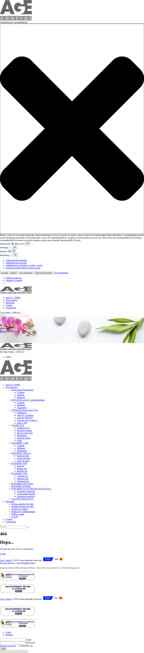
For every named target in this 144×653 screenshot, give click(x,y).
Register (9, 635)
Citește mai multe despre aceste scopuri (23, 268)
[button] (72, 129)
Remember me (26, 646)
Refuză (13, 273)
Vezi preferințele (25, 273)
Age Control (5, 560)
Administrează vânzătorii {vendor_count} (24, 265)
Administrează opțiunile (16, 260)
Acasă (2, 554)
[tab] (75, 632)
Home (2, 331)
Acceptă (4, 273)
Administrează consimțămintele (14, 651)
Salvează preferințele (43, 273)
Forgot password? (8, 646)
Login (8, 632)
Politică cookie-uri (14, 278)
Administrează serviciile (16, 263)
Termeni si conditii (14, 280)
